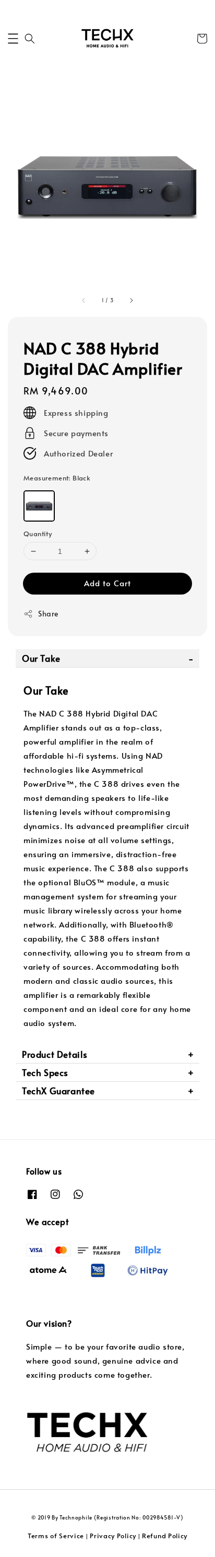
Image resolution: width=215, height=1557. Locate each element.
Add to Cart (107, 582)
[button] (13, 38)
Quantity (37, 533)
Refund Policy (164, 1535)
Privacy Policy (113, 1535)
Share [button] (48, 614)
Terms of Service (56, 1535)
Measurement (56, 478)
